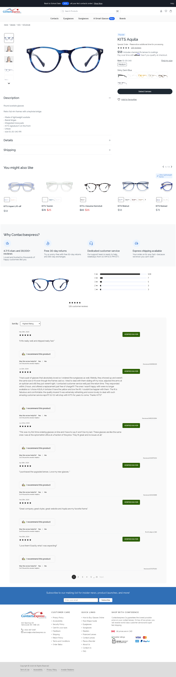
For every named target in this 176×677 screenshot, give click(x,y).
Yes (39, 361)
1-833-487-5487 (30, 630)
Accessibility (38, 670)
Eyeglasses (68, 18)
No (45, 361)
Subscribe (106, 600)
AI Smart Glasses (103, 18)
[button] (58, 97)
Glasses (12, 25)
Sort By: (15, 324)
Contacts (54, 18)
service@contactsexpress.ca (34, 632)
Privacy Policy (52, 670)
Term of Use (24, 670)
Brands (122, 18)
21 (97, 577)
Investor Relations (67, 670)
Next (101, 577)
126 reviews (136, 48)
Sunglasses (83, 18)
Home (6, 25)
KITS (18, 25)
